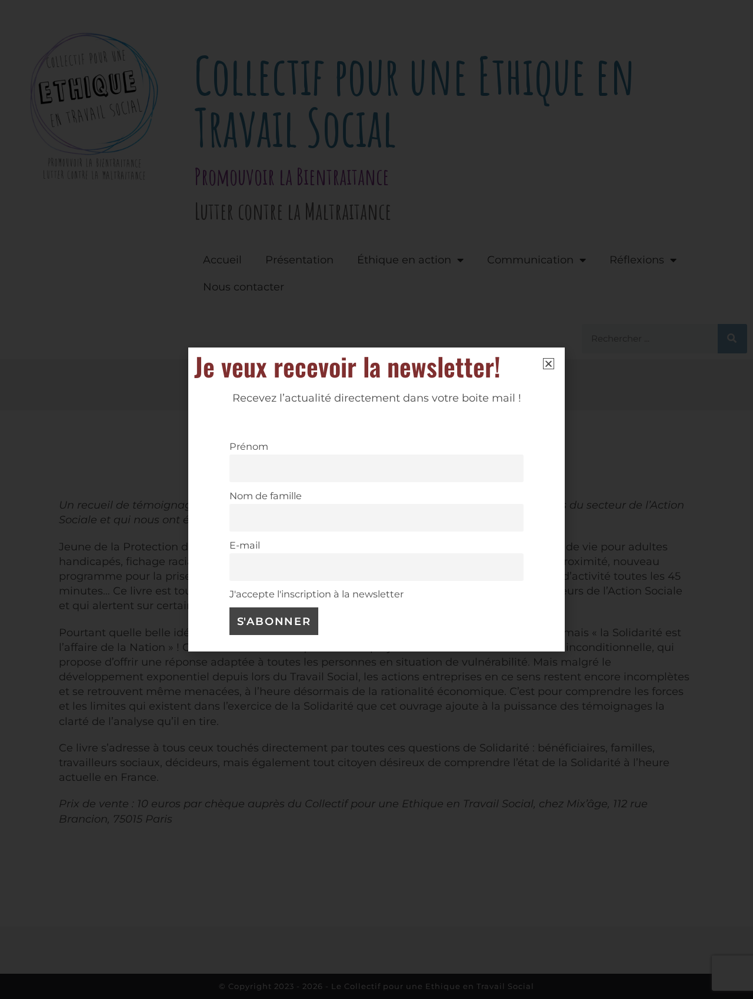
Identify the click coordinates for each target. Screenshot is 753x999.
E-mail (244, 545)
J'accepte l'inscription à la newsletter (316, 594)
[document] (376, 499)
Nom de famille (265, 496)
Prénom (248, 446)
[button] (548, 363)
